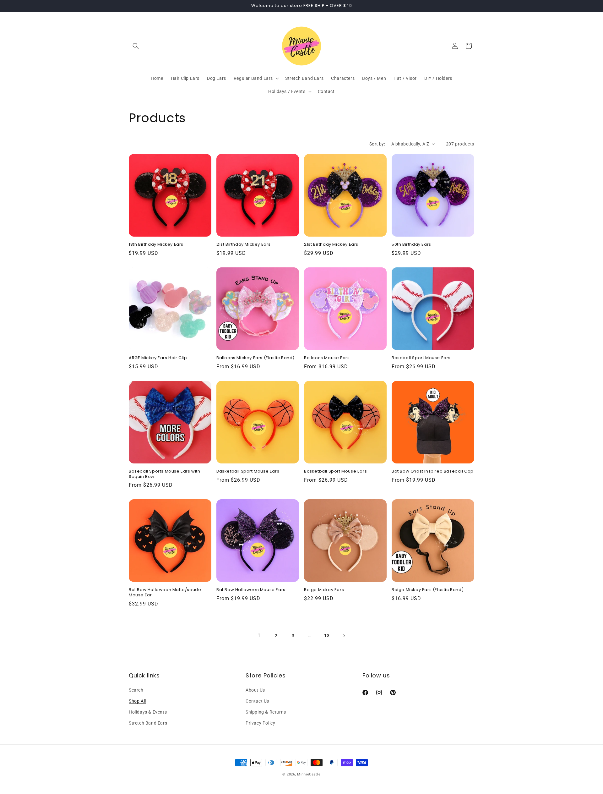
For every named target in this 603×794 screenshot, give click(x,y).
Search (136, 690)
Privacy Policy (260, 723)
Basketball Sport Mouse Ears (247, 471)
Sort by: (377, 143)
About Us (255, 690)
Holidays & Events (148, 712)
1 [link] (259, 635)
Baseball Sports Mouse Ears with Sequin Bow (164, 474)
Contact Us (257, 701)
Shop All (137, 701)
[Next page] (344, 636)
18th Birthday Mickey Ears (156, 244)
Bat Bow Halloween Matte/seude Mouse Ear (165, 592)
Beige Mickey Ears (324, 590)
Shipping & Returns (266, 712)
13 (326, 635)
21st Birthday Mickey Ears (243, 244)
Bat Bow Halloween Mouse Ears (250, 590)
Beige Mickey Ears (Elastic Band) (428, 590)
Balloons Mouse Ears (327, 358)
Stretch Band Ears (148, 723)
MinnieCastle (308, 774)
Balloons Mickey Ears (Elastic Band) (255, 358)
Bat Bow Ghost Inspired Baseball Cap (433, 471)
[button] (136, 46)
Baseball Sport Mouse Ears (421, 358)
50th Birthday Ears (411, 244)
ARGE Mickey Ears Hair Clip (158, 358)
